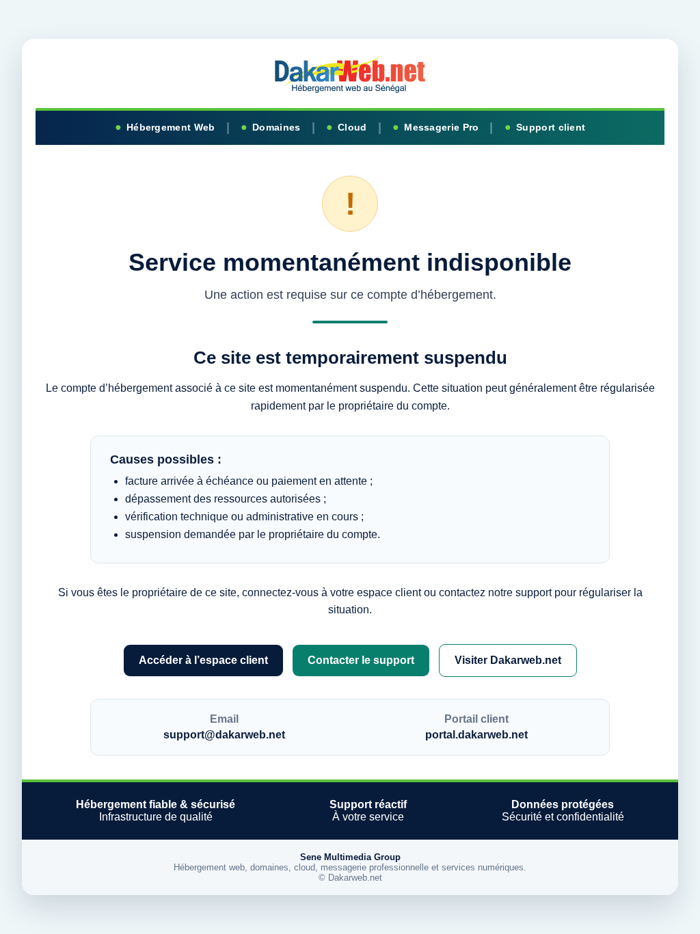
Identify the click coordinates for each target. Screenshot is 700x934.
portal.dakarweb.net (476, 734)
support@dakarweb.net (224, 734)
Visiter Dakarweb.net (508, 660)
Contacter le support (361, 660)
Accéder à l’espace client (203, 660)
